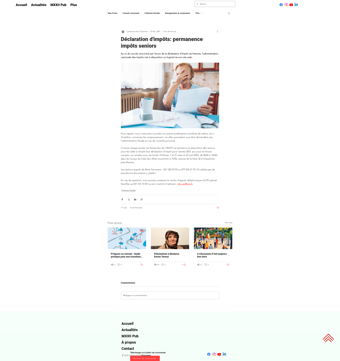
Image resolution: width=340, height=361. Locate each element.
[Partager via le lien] (141, 199)
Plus (197, 13)
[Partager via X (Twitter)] (128, 199)
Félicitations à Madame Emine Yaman (166, 255)
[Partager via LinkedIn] (135, 199)
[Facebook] (281, 5)
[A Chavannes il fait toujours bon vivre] (213, 238)
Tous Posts (112, 13)
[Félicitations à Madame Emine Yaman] (170, 238)
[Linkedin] (296, 5)
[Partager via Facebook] (122, 199)
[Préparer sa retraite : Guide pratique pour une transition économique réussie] (127, 238)
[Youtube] (291, 5)
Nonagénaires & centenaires (177, 13)
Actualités (130, 330)
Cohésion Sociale (152, 13)
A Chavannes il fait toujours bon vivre (212, 255)
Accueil (127, 323)
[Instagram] (286, 5)
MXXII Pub (130, 336)
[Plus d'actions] (217, 31)
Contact (128, 348)
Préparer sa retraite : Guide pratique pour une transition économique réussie (126, 255)
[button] (229, 13)
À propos (129, 342)
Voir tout (228, 222)
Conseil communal (131, 13)
